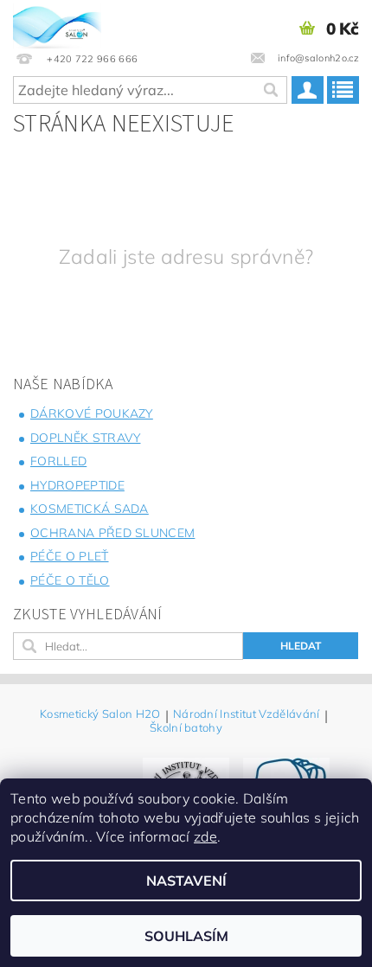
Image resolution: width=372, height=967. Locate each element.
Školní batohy (186, 727)
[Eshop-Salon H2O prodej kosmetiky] (57, 22)
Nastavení (186, 880)
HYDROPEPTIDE (77, 485)
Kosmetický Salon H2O (100, 714)
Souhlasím (186, 936)
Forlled (58, 461)
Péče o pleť (69, 556)
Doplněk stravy (85, 437)
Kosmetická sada (89, 508)
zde (205, 836)
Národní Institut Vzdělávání (246, 714)
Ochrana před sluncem (112, 533)
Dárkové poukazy (91, 413)
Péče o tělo (70, 580)
